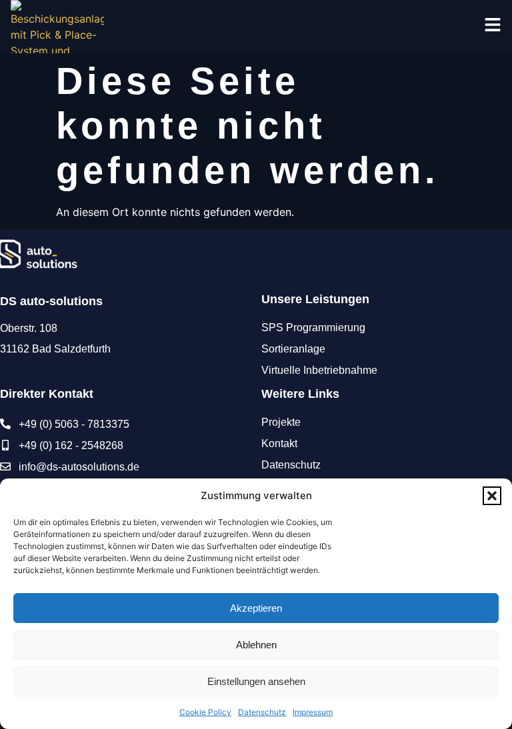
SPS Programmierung (313, 327)
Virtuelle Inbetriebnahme (319, 370)
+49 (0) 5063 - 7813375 (74, 424)
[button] (492, 495)
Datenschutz (262, 712)
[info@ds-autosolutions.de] (5, 466)
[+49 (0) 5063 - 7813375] (5, 423)
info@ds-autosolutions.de (79, 466)
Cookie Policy (205, 712)
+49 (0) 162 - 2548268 (71, 445)
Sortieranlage (293, 349)
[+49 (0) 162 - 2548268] (5, 445)
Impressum (313, 712)
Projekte (281, 422)
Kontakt (279, 443)
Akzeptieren (256, 608)
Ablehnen (256, 644)
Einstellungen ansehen (256, 681)
